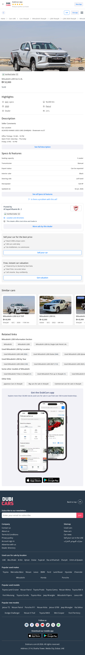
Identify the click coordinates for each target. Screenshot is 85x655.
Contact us (6, 528)
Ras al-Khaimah (53, 560)
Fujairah (41, 560)
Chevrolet (78, 572)
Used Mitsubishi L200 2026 (14, 364)
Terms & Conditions (10, 534)
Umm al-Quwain (76, 560)
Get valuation (42, 277)
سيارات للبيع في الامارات (73, 541)
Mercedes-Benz (17, 572)
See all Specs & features (42, 194)
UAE (4, 560)
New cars (67, 531)
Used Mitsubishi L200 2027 (44, 364)
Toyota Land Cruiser (10, 589)
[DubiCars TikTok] (48, 625)
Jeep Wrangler (49, 595)
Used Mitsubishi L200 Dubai (43, 354)
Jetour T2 (6, 607)
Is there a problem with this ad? (44, 199)
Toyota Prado (38, 589)
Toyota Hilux (36, 595)
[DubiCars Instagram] (37, 625)
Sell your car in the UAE (73, 538)
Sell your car (42, 252)
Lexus (36, 572)
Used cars (68, 528)
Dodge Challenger (12, 613)
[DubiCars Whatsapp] (58, 625)
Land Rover (58, 572)
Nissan (28, 572)
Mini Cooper (59, 613)
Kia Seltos (79, 607)
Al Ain (20, 560)
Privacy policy (7, 538)
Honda (43, 577)
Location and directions (15, 218)
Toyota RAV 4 (77, 589)
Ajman (27, 560)
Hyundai (68, 572)
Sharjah (64, 560)
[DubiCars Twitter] (53, 625)
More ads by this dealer (42, 226)
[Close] (3, 4)
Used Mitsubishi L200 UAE (13, 354)
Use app (75, 13)
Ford (49, 572)
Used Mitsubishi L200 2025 (74, 364)
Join (79, 515)
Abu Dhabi (11, 560)
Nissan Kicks (42, 607)
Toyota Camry (52, 589)
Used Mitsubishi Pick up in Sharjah (50, 374)
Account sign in (8, 541)
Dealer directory (8, 548)
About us (5, 531)
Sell (67, 13)
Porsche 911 (30, 607)
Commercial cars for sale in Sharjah (68, 384)
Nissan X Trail (29, 613)
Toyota (5, 572)
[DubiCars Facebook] (32, 625)
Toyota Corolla (23, 595)
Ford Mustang (8, 595)
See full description (43, 147)
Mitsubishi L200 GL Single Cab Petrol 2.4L (51, 344)
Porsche (65, 577)
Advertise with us (9, 544)
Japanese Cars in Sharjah (13, 384)
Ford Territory (74, 613)
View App (79, 4)
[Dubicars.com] (42, 501)
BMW (43, 572)
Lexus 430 (78, 595)
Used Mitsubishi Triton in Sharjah (16, 374)
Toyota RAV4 (44, 613)
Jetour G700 (54, 607)
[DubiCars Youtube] (42, 625)
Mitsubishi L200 (24, 344)
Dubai (33, 560)
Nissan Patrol (26, 589)
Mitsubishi (8, 344)
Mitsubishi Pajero (64, 595)
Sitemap (67, 524)
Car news (67, 534)
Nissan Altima (65, 589)
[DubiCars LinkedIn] (26, 625)
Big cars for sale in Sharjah (39, 384)
